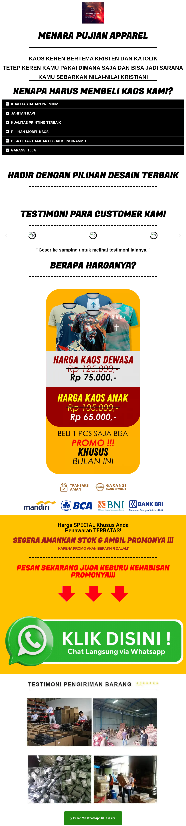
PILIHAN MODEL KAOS (29, 132)
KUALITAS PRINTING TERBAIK (36, 122)
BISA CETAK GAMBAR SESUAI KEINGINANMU (48, 141)
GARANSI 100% (23, 150)
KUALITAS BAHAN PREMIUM (34, 104)
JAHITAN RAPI (23, 113)
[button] (93, 104)
